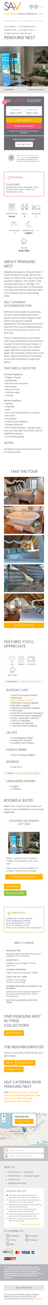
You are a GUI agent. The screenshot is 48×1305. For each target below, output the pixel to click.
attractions (25, 1062)
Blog (12, 1244)
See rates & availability (24, 877)
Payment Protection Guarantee (27, 156)
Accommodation (27, 26)
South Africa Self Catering (23, 1092)
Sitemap (38, 1298)
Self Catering (14, 1033)
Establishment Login (17, 1183)
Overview (8, 89)
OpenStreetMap (42, 1145)
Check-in (15, 110)
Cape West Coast (26, 30)
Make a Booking (36, 89)
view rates (12, 886)
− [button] (4, 1120)
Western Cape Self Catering (18, 1095)
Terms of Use (14, 1179)
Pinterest (33, 1240)
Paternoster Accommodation (17, 33)
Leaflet (32, 1145)
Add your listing (24, 1288)
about (9, 1062)
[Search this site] (31, 7)
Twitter (13, 1240)
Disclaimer (28, 1172)
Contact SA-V (14, 1172)
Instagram (34, 1236)
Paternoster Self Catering (17, 1101)
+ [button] (4, 1116)
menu (36, 7)
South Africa (10, 26)
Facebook (14, 1236)
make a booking (15, 893)
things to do (13, 1069)
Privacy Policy (14, 1176)
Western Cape (10, 30)
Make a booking (24, 1121)
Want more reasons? (31, 1224)
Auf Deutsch (24, 144)
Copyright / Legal (31, 1176)
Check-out (32, 110)
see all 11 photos (24, 625)
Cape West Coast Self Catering (22, 1097)
